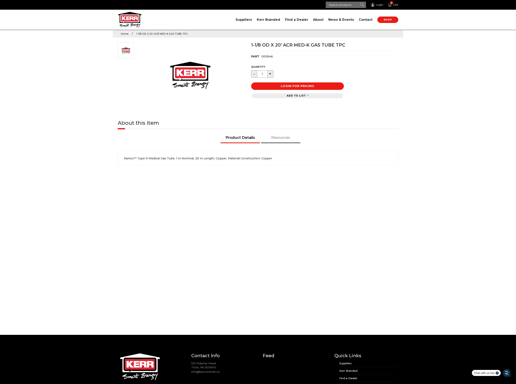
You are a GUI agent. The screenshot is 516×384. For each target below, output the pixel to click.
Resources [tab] (280, 137)
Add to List (297, 95)
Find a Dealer (296, 20)
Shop (388, 19)
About (318, 20)
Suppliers (244, 20)
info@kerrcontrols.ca (205, 371)
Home (125, 33)
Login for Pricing (297, 86)
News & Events (341, 20)
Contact (365, 20)
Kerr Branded (268, 20)
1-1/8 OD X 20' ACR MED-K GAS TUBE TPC (162, 33)
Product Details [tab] (240, 137)
